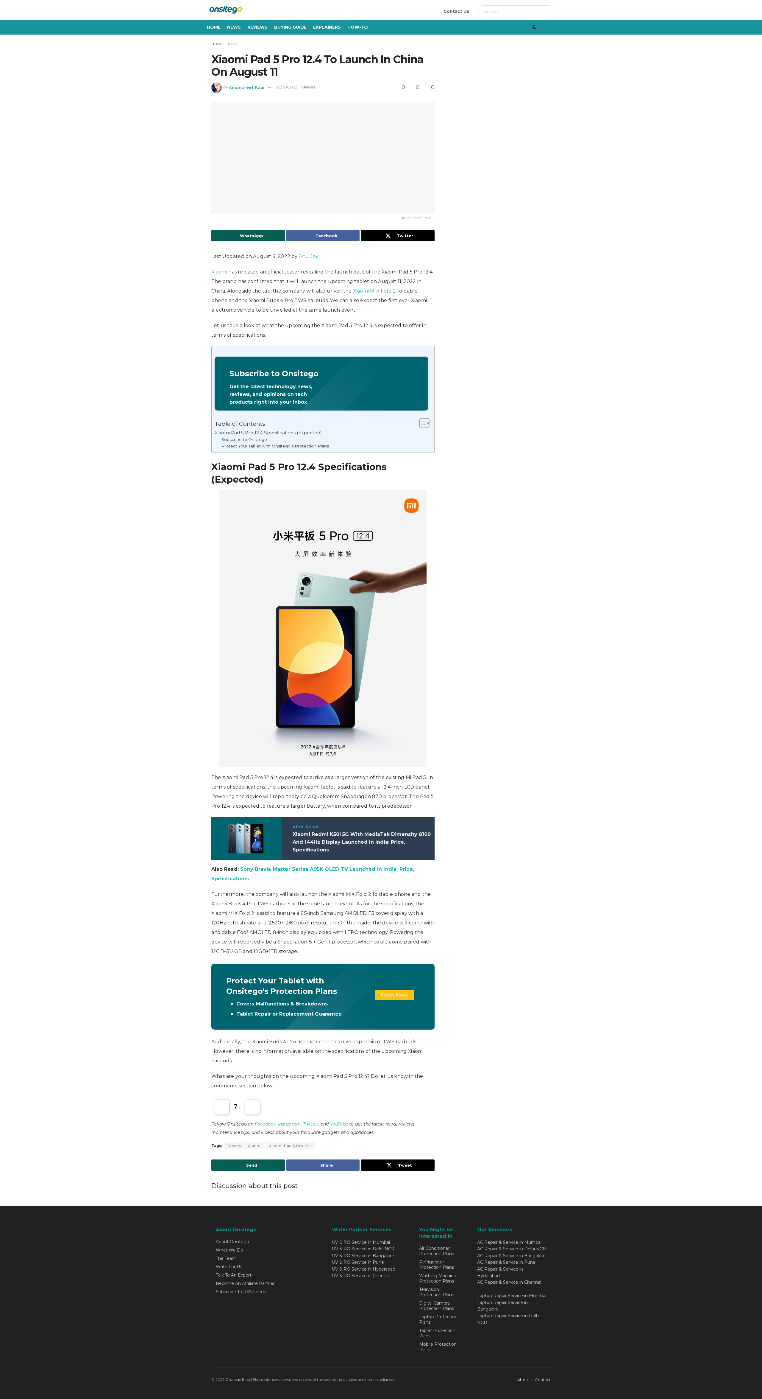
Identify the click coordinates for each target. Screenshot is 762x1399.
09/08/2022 (286, 87)
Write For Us (229, 1266)
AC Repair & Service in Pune (506, 1262)
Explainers (327, 27)
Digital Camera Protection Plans (436, 1305)
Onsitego (233, 1379)
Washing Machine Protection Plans (437, 1278)
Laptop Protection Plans (438, 1319)
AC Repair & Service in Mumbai (509, 1242)
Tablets (234, 1145)
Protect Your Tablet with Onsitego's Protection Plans (275, 446)
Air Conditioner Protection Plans (436, 1251)
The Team (226, 1258)
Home (214, 27)
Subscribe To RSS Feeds (241, 1291)
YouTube (339, 1124)
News (234, 27)
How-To (357, 27)
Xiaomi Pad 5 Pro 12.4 (290, 1145)
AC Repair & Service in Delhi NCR (511, 1249)
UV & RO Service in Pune (358, 1262)
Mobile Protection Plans (438, 1347)
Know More (394, 995)
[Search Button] (548, 11)
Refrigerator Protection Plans (436, 1264)
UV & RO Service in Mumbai (361, 1242)
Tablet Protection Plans (437, 1333)
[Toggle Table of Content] (421, 423)
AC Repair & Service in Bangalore (511, 1255)
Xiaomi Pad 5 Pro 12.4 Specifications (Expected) (268, 433)
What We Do (229, 1250)
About (523, 1379)
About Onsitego (232, 1241)
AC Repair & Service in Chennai (509, 1282)
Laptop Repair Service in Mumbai (511, 1295)
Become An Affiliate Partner (245, 1283)
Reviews (257, 27)
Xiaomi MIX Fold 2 (374, 291)
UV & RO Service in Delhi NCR (363, 1249)
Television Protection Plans (436, 1292)
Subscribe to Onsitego (244, 439)
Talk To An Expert (234, 1275)
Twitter (310, 1124)
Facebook (265, 1124)
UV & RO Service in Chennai (361, 1275)
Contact (543, 1379)
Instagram (289, 1124)
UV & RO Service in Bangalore (363, 1255)
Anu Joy (308, 256)
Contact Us (456, 11)
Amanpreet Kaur (247, 87)
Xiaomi (219, 272)
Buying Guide (290, 27)
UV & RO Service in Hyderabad (363, 1269)
